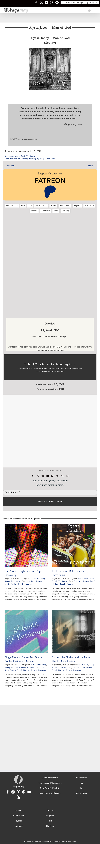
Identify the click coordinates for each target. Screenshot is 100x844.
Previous (11, 165)
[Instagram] (13, 792)
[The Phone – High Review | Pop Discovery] (26, 545)
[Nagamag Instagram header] (52, 2)
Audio (17, 156)
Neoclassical (12, 205)
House (53, 205)
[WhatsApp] (52, 476)
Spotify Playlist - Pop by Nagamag (18, 584)
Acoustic (13, 159)
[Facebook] (32, 476)
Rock (23, 156)
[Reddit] (42, 476)
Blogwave (45, 210)
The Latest (30, 156)
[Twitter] (18, 792)
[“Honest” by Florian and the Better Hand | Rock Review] (73, 631)
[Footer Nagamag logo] (18, 775)
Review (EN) (34, 159)
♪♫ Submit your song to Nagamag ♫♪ (80, 2)
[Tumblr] (57, 476)
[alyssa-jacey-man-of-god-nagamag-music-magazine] (50, 48)
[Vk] (62, 476)
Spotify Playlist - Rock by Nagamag (73, 582)
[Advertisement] (50, 18)
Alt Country (22, 159)
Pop (23, 205)
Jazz (30, 205)
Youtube (30, 667)
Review (39, 581)
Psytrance (89, 205)
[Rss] (18, 797)
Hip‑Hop (65, 210)
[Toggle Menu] (94, 11)
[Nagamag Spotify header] (58, 2)
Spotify (7, 581)
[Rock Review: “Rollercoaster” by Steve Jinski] (73, 545)
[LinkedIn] (47, 476)
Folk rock (78, 581)
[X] (37, 476)
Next (90, 165)
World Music (41, 205)
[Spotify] (23, 792)
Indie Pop (31, 581)
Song (43, 578)
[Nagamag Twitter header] (42, 2)
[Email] (67, 476)
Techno (34, 210)
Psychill (77, 205)
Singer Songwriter (47, 159)
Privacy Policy (71, 841)
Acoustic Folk (79, 667)
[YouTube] (29, 792)
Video (23, 667)
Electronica (65, 205)
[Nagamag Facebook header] (37, 2)
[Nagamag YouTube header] (47, 2)
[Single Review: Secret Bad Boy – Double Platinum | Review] (26, 631)
